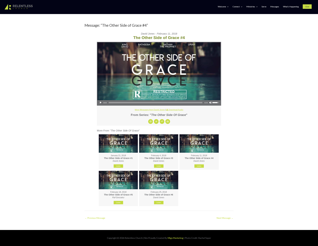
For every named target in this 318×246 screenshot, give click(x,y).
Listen (118, 166)
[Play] (100, 102)
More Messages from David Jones (150, 110)
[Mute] (210, 102)
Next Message (225, 218)
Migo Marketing (175, 238)
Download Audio (176, 110)
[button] (307, 6)
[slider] (155, 102)
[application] (159, 102)
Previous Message (95, 218)
